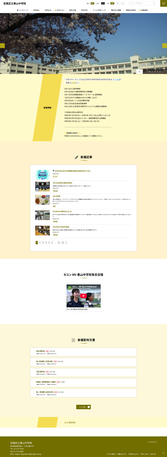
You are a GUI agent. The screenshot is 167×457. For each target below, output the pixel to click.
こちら (73, 82)
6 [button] (52, 243)
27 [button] (59, 243)
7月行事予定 (40, 371)
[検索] (153, 3)
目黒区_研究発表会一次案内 (46, 382)
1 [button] (149, 71)
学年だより (60, 10)
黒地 (103, 3)
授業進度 (144, 10)
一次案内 (117, 79)
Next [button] (164, 45)
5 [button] (160, 71)
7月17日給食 (56, 196)
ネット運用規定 (70, 422)
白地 (98, 3)
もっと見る (82, 407)
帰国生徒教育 (131, 10)
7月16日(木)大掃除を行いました (62, 211)
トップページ (23, 10)
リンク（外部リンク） (99, 10)
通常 (92, 3)
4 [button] (157, 71)
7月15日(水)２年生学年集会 (61, 227)
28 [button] (62, 243)
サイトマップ (153, 442)
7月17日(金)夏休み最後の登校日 (62, 183)
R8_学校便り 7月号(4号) (44, 361)
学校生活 (48, 10)
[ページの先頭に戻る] (163, 453)
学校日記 (84, 10)
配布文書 (72, 10)
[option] (83, 43)
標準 (112, 3)
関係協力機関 (116, 10)
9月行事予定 (40, 351)
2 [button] (152, 71)
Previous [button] (2, 45)
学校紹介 (36, 10)
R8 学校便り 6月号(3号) (45, 392)
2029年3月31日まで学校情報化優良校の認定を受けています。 (73, 171)
